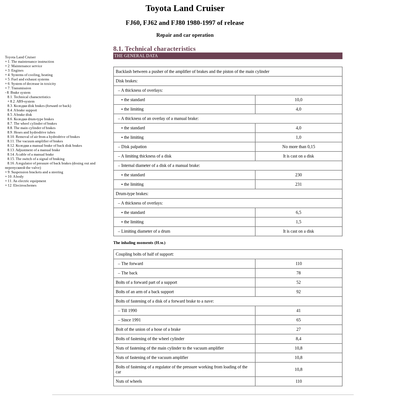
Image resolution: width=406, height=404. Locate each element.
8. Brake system (18, 92)
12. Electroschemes (22, 185)
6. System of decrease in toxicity (32, 84)
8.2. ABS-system (22, 101)
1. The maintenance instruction (31, 61)
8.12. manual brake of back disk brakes (44, 145)
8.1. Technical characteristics (29, 97)
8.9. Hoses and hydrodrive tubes (31, 132)
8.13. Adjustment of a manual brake (33, 150)
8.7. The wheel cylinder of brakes (32, 123)
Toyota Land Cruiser (20, 57)
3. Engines (15, 70)
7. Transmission (19, 88)
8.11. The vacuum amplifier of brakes (35, 141)
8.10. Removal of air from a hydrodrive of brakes (43, 137)
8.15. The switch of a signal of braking (36, 159)
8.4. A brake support (22, 110)
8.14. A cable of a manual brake (30, 154)
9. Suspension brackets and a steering (35, 172)
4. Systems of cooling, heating (30, 75)
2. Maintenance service (25, 66)
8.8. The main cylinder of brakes (31, 128)
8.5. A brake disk (19, 114)
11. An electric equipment (27, 181)
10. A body (16, 176)
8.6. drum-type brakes (30, 119)
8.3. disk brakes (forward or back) (39, 106)
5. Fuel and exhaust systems (28, 79)
